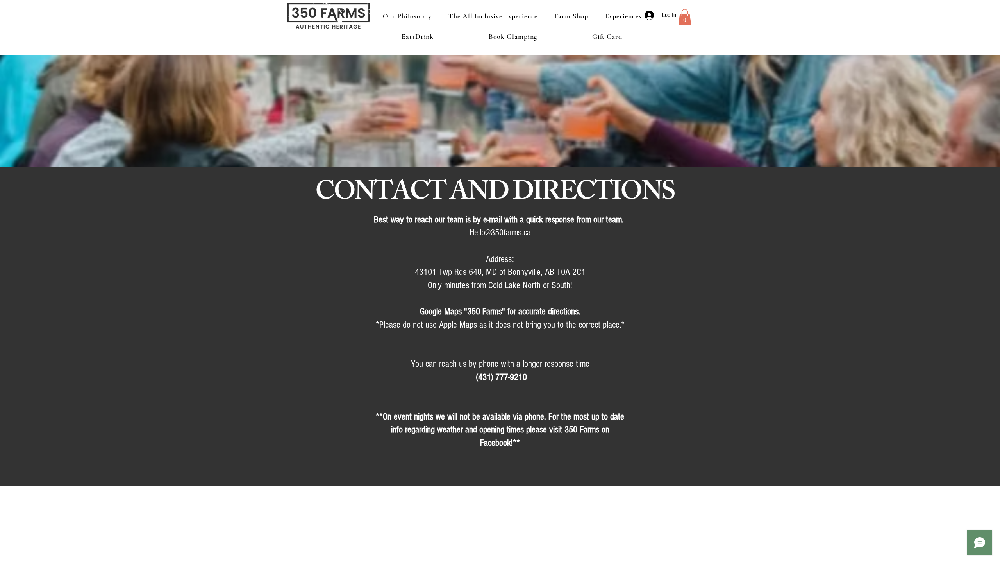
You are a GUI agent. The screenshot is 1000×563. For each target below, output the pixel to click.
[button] (684, 17)
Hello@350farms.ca (500, 232)
